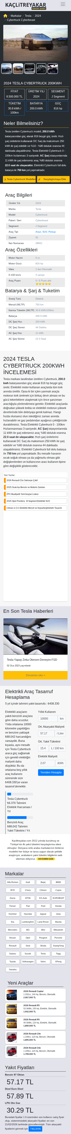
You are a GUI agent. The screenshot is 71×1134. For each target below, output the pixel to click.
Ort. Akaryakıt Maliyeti (51, 726)
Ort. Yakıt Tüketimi (49, 741)
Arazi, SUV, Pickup (46, 231)
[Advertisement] (35, 558)
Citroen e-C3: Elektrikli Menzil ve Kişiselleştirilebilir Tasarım (34, 508)
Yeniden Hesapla (51, 772)
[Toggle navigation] (63, 4)
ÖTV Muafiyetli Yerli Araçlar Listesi (22, 494)
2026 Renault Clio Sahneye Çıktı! (22, 480)
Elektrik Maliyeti (47, 756)
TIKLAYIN (35, 1128)
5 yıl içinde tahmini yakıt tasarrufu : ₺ (32, 703)
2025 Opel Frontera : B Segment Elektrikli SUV (28, 501)
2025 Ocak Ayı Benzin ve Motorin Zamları (26, 487)
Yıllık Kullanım (47, 711)
